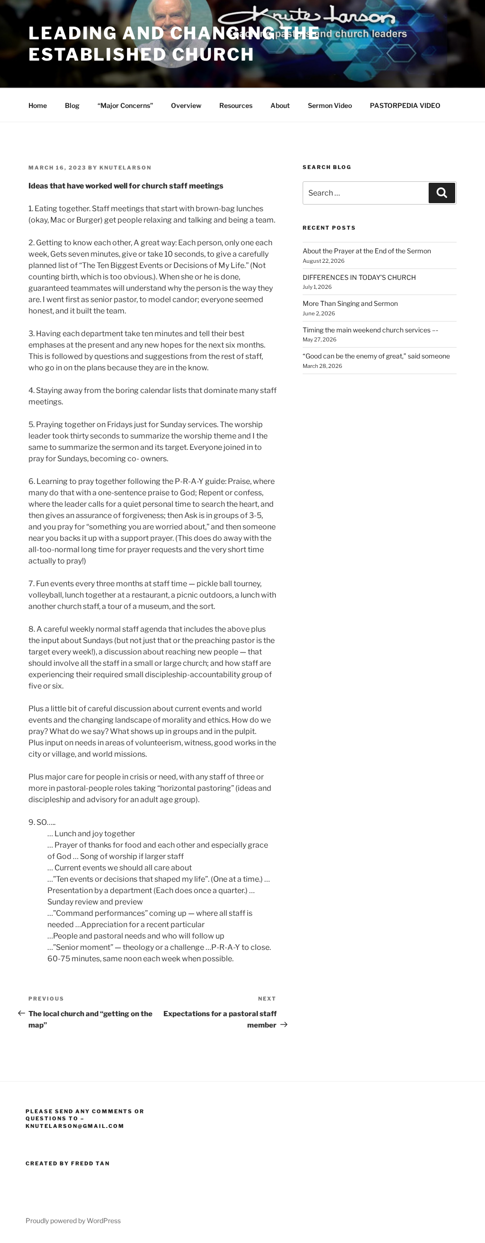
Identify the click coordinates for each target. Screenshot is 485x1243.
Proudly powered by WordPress (73, 1220)
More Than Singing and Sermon (350, 303)
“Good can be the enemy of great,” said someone (376, 356)
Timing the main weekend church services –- (370, 330)
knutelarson (125, 167)
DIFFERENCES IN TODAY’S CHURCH (359, 277)
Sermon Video (330, 105)
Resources (235, 105)
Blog (72, 105)
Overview (186, 105)
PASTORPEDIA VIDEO (405, 105)
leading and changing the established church (174, 44)
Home (37, 105)
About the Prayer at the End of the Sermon (367, 251)
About (280, 105)
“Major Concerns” (125, 105)
